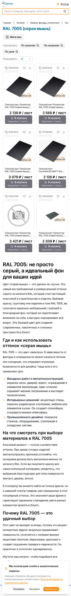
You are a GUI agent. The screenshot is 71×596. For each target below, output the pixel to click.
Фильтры (15, 37)
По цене (9, 51)
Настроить (34, 589)
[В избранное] (24, 68)
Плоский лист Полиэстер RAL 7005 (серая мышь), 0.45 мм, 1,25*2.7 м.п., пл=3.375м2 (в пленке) (51, 234)
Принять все (51, 589)
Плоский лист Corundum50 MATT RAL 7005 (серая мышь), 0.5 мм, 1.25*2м (51, 170)
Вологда (65, 4)
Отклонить (18, 589)
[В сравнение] (29, 68)
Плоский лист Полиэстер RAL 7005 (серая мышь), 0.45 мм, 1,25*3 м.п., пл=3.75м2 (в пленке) (51, 105)
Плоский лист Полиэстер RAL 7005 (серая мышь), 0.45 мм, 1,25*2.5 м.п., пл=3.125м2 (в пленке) (18, 105)
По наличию (28, 45)
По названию (51, 45)
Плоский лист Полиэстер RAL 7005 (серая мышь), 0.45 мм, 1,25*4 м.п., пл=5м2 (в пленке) (18, 234)
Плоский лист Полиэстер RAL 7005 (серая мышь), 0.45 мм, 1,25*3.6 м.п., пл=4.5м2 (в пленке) (18, 170)
